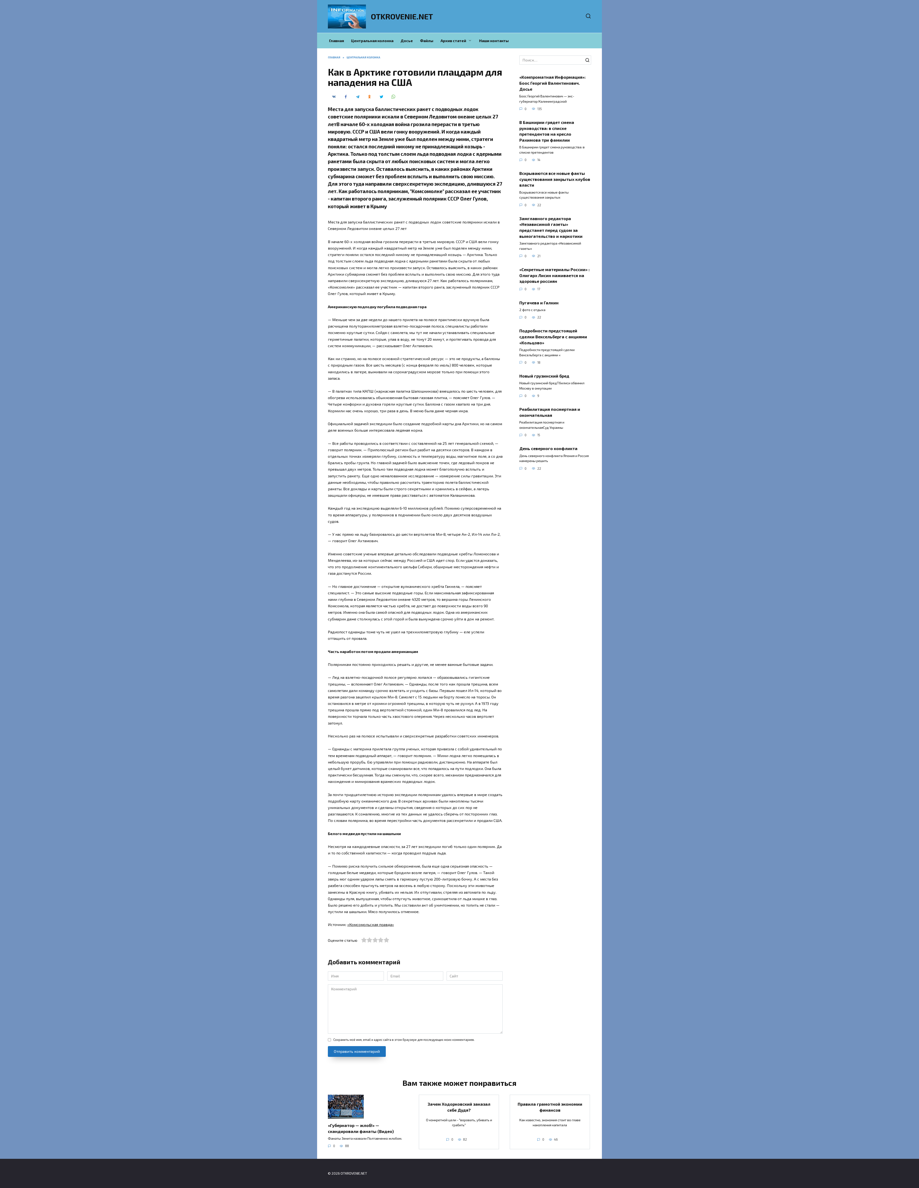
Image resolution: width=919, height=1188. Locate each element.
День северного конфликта (548, 448)
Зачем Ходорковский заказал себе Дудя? (459, 1107)
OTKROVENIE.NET (402, 16)
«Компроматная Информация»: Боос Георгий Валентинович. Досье (552, 82)
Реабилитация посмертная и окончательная (549, 412)
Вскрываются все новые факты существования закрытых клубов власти (554, 179)
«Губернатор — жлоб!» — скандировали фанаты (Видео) (361, 1128)
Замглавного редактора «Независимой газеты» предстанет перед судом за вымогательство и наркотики (551, 227)
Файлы (426, 40)
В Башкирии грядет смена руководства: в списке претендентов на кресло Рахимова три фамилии (546, 131)
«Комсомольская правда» (370, 924)
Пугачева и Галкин (539, 302)
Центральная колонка (372, 40)
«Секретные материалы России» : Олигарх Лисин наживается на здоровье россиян (554, 275)
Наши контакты (494, 40)
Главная (336, 40)
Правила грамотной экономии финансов (550, 1107)
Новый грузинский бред (544, 376)
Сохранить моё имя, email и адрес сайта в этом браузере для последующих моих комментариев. (404, 1040)
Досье (407, 40)
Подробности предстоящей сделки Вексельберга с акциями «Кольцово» (553, 336)
